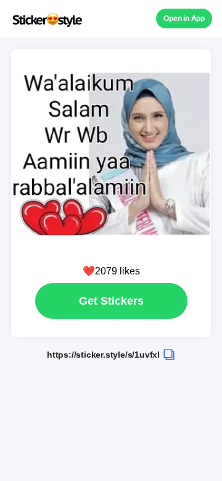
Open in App (184, 18)
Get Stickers (111, 301)
